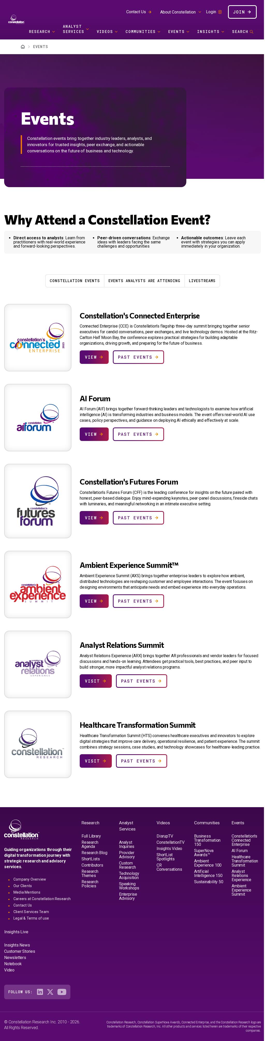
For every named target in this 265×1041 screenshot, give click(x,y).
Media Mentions (26, 892)
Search (240, 31)
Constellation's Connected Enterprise (244, 840)
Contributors (92, 865)
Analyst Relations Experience (241, 875)
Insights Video (169, 848)
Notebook (12, 963)
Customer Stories (19, 951)
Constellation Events (75, 280)
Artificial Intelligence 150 (208, 873)
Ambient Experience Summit (241, 890)
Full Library (91, 836)
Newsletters (15, 957)
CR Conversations (169, 867)
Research (39, 31)
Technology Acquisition (129, 875)
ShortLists (91, 858)
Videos (105, 31)
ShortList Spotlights (166, 856)
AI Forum (239, 850)
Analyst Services (73, 29)
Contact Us (136, 11)
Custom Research (127, 865)
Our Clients (22, 886)
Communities (141, 31)
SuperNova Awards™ (204, 852)
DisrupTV (165, 836)
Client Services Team (31, 912)
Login (211, 12)
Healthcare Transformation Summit (245, 861)
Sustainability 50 (208, 881)
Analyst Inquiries (126, 844)
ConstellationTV (171, 842)
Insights (208, 31)
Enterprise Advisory (128, 896)
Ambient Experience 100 (208, 863)
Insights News (17, 945)
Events (176, 31)
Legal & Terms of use (31, 918)
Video (9, 970)
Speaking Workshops (129, 885)
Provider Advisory (127, 854)
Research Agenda (90, 844)
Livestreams (202, 280)
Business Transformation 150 (207, 840)
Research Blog (94, 852)
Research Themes (90, 873)
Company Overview (29, 879)
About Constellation (178, 12)
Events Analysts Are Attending (144, 280)
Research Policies (90, 883)
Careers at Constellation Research (42, 899)
